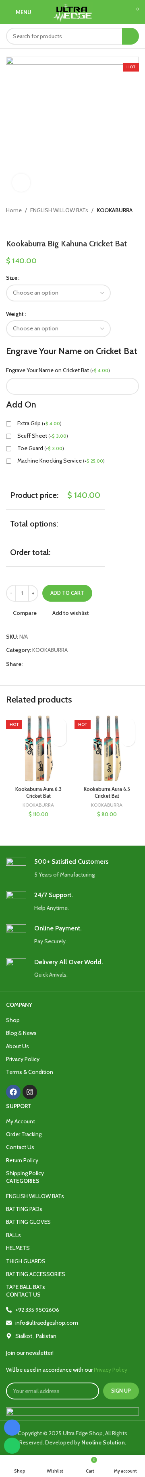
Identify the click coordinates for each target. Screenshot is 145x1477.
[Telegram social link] (64, 663)
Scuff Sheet (42, 435)
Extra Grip (39, 423)
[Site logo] (72, 11)
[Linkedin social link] (55, 663)
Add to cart (67, 593)
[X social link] (36, 663)
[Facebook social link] (27, 663)
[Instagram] (30, 1092)
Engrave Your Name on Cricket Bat (58, 370)
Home (14, 210)
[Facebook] (13, 1092)
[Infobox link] (72, 868)
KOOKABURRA (115, 210)
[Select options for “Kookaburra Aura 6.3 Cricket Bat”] (59, 739)
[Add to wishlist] (59, 725)
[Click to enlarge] (21, 183)
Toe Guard (40, 448)
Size (11, 277)
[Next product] (26, 227)
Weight (15, 314)
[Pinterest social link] (45, 663)
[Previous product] (10, 227)
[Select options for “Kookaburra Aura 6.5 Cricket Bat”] (128, 739)
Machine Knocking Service (61, 460)
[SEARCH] (130, 36)
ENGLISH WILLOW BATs (59, 210)
